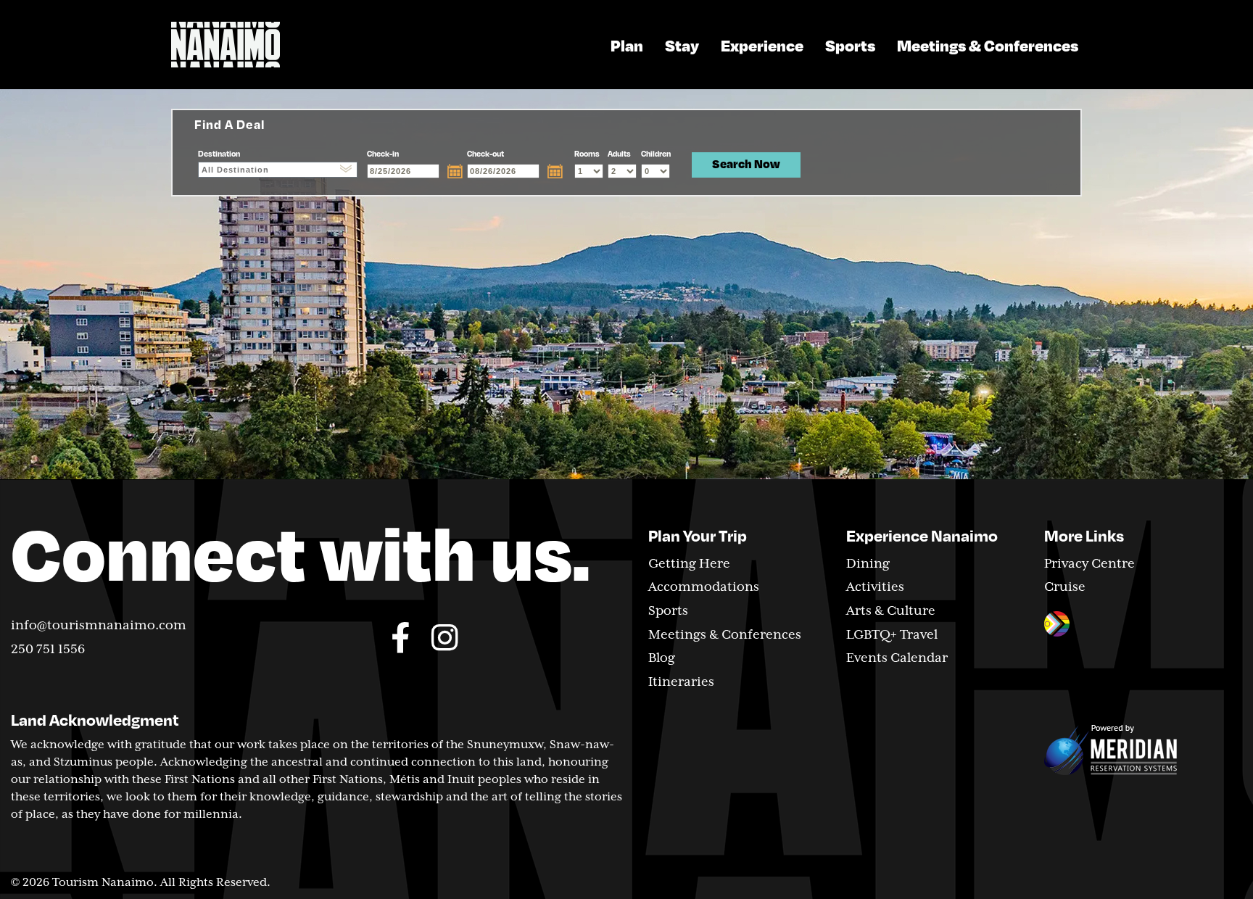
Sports (850, 45)
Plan (627, 45)
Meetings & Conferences (987, 45)
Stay (682, 45)
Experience (762, 45)
